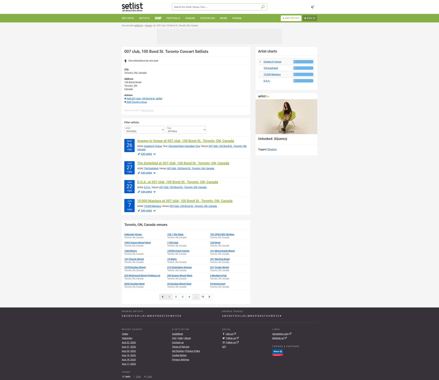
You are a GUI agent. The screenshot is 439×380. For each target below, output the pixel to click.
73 (202, 296)
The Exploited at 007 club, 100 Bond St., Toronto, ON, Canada (183, 163)
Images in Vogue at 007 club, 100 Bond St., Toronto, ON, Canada (185, 141)
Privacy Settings (180, 359)
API (224, 346)
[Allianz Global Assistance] (277, 352)
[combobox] (219, 6)
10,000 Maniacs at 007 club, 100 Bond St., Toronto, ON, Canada (185, 201)
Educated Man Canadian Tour (184, 146)
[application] (286, 116)
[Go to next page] (209, 297)
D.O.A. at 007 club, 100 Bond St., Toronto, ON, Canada (177, 182)
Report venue (147, 110)
